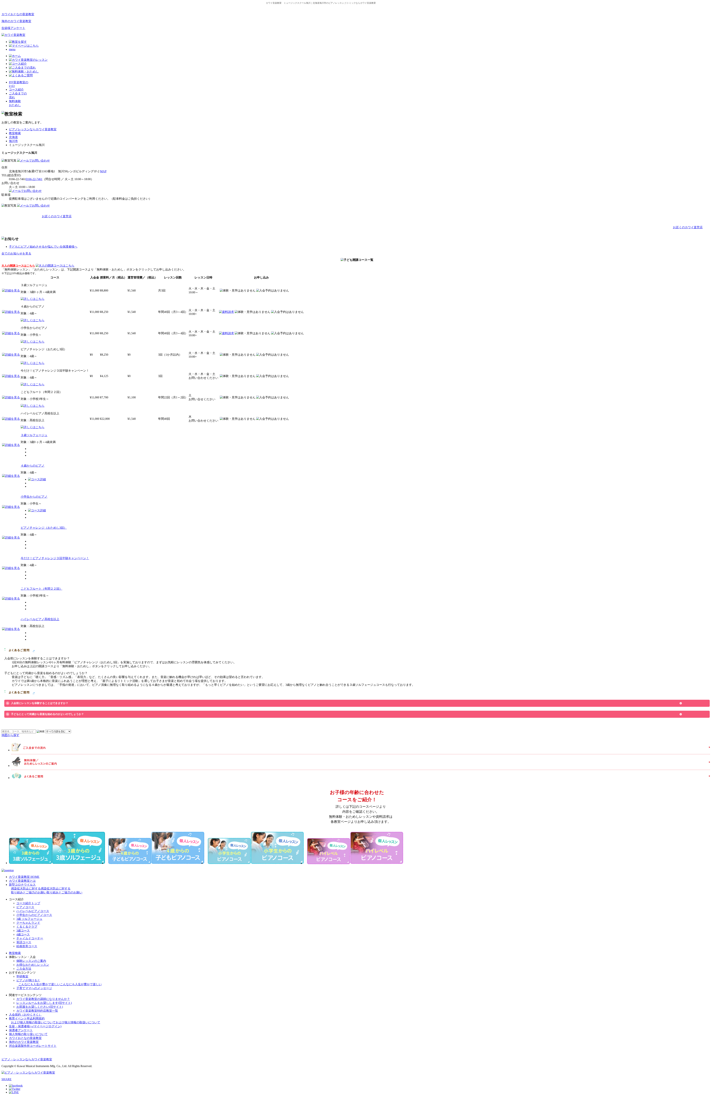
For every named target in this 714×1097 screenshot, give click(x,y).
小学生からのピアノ (34, 496)
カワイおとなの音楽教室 (17, 14)
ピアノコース (25, 907)
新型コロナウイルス (45, 888)
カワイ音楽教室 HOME (24, 876)
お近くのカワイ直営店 (57, 216)
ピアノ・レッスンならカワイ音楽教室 (26, 1059)
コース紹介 (16, 89)
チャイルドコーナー (29, 938)
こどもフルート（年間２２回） (41, 588)
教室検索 (15, 133)
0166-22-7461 (34, 179)
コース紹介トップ (28, 903)
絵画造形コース (26, 946)
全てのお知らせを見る (16, 253)
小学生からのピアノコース (34, 914)
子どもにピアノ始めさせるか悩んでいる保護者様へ (43, 246)
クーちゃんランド (28, 922)
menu (12, 49)
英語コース (23, 942)
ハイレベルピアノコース (32, 911)
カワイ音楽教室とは (22, 880)
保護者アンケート (21, 1030)
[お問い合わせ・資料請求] (33, 160)
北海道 (13, 137)
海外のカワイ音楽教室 (16, 21)
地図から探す (10, 735)
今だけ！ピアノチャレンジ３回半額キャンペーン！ (55, 558)
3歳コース (23, 930)
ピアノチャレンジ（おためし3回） (44, 527)
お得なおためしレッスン (32, 964)
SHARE (6, 1079)
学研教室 (22, 976)
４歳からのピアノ (32, 465)
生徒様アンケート (13, 28)
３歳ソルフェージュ (34, 435)
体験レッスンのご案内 (31, 960)
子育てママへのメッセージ (34, 988)
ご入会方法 (23, 968)
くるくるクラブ (26, 926)
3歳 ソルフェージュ (29, 918)
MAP (103, 171)
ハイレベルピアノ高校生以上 (40, 619)
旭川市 (13, 141)
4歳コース (23, 934)
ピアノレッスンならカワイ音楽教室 (33, 129)
